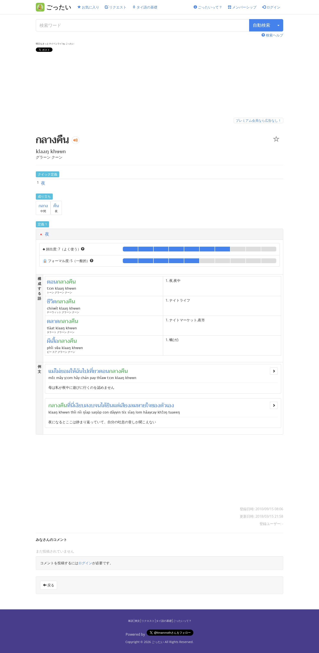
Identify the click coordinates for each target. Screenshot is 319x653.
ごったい (158, 642)
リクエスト (117, 7)
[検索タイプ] (278, 25)
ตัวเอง (167, 405)
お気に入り (90, 7)
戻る (50, 585)
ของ (155, 405)
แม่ (51, 371)
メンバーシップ (244, 7)
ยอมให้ (68, 371)
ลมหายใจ (140, 405)
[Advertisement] (159, 85)
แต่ (116, 405)
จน (97, 405)
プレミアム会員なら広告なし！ (258, 120)
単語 (130, 621)
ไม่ (57, 371)
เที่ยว (93, 371)
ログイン (273, 7)
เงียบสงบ (84, 405)
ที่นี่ (70, 405)
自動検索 (261, 25)
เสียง (125, 405)
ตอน (104, 371)
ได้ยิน (107, 405)
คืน (56, 206)
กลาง (43, 206)
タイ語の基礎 (146, 7)
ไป (85, 371)
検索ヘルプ (274, 35)
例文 (137, 621)
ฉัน (79, 371)
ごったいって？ (209, 7)
